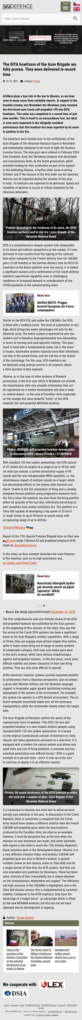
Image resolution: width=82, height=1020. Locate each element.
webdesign (54, 1015)
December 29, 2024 (63, 612)
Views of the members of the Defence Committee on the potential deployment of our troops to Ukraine (17, 959)
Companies (14, 1005)
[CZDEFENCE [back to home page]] (17, 6)
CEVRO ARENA (72, 1005)
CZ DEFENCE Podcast (33, 1005)
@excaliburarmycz (25, 545)
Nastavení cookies (71, 1012)
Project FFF (62, 1005)
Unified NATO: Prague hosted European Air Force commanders (55, 306)
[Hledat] (75, 18)
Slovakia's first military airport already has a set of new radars (65, 955)
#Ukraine (8, 527)
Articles (6, 1005)
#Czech (11, 541)
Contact (41, 1008)
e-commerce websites (43, 1015)
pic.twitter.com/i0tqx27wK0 (19, 563)
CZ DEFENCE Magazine (48, 1005)
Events (37, 81)
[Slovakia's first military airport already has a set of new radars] (66, 938)
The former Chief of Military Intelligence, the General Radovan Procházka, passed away (42, 957)
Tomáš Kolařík (25, 918)
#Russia (20, 527)
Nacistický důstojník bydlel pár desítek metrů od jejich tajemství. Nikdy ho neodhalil (56, 588)
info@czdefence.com (55, 1012)
